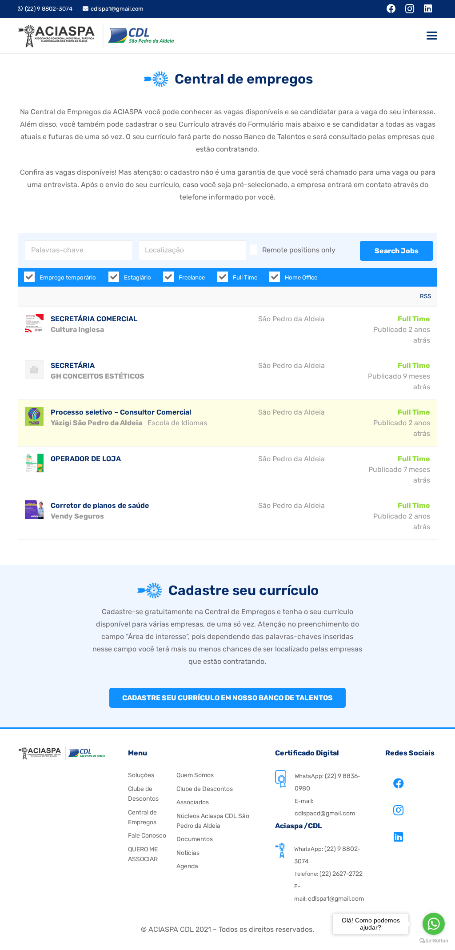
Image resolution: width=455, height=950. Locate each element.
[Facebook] (398, 783)
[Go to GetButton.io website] (433, 941)
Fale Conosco (147, 835)
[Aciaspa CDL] (96, 36)
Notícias (188, 853)
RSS (425, 296)
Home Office (300, 277)
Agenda (187, 866)
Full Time (244, 277)
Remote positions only (298, 250)
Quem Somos (195, 775)
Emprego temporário (67, 277)
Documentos (194, 839)
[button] (432, 35)
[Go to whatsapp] (434, 924)
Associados (192, 802)
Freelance (191, 277)
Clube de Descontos (204, 789)
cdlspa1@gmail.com (336, 898)
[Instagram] (398, 810)
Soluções (141, 775)
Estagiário (137, 277)
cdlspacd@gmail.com (325, 813)
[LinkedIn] (398, 836)
